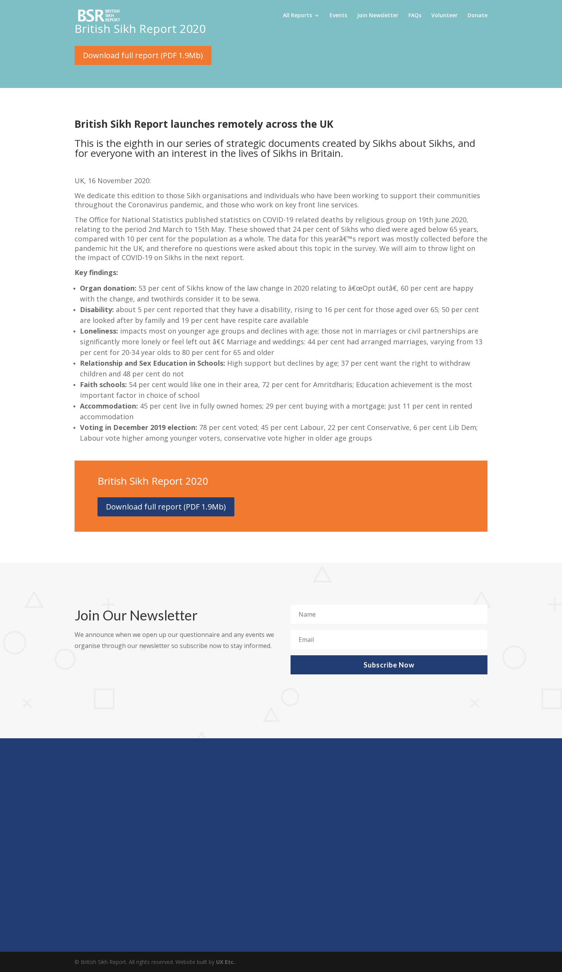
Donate (477, 16)
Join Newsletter (377, 16)
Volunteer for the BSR (122, 891)
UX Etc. (225, 961)
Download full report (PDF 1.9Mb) (143, 55)
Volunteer (444, 16)
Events (338, 16)
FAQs (414, 16)
